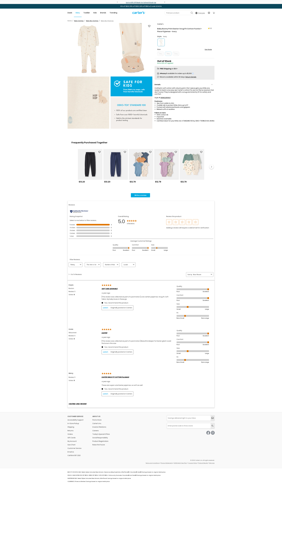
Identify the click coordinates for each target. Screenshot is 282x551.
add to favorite (149, 26)
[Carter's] (138, 13)
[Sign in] (209, 12)
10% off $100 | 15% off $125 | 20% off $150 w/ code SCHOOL (141, 6)
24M (176, 54)
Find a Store (96, 420)
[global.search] (212, 426)
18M (168, 54)
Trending (113, 12)
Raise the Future (98, 445)
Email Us (71, 452)
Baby (78, 12)
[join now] (212, 418)
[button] (88, 49)
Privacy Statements (167, 463)
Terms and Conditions (153, 463)
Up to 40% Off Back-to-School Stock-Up (141, 2)
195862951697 (165, 98)
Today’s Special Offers (101, 434)
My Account (72, 441)
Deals (70, 12)
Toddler (86, 12)
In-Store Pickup (73, 423)
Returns (70, 431)
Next (164, 2)
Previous (117, 2)
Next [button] (211, 167)
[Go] (192, 13)
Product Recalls (203, 463)
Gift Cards (72, 438)
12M (160, 54)
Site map (211, 463)
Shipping (71, 427)
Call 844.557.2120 (74, 455)
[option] (90, 167)
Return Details (191, 77)
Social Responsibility (100, 438)
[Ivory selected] (161, 42)
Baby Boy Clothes (92, 21)
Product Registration (100, 441)
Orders (70, 434)
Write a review (140, 195)
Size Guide (208, 49)
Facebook (208, 433)
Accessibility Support (75, 420)
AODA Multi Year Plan (180, 463)
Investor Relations (99, 427)
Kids (95, 12)
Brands (103, 12)
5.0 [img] (211, 28)
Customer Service (74, 448)
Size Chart (71, 445)
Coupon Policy (192, 463)
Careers (95, 431)
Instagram (213, 433)
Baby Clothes (79, 21)
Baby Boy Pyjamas (107, 21)
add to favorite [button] (99, 152)
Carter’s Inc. (97, 423)
